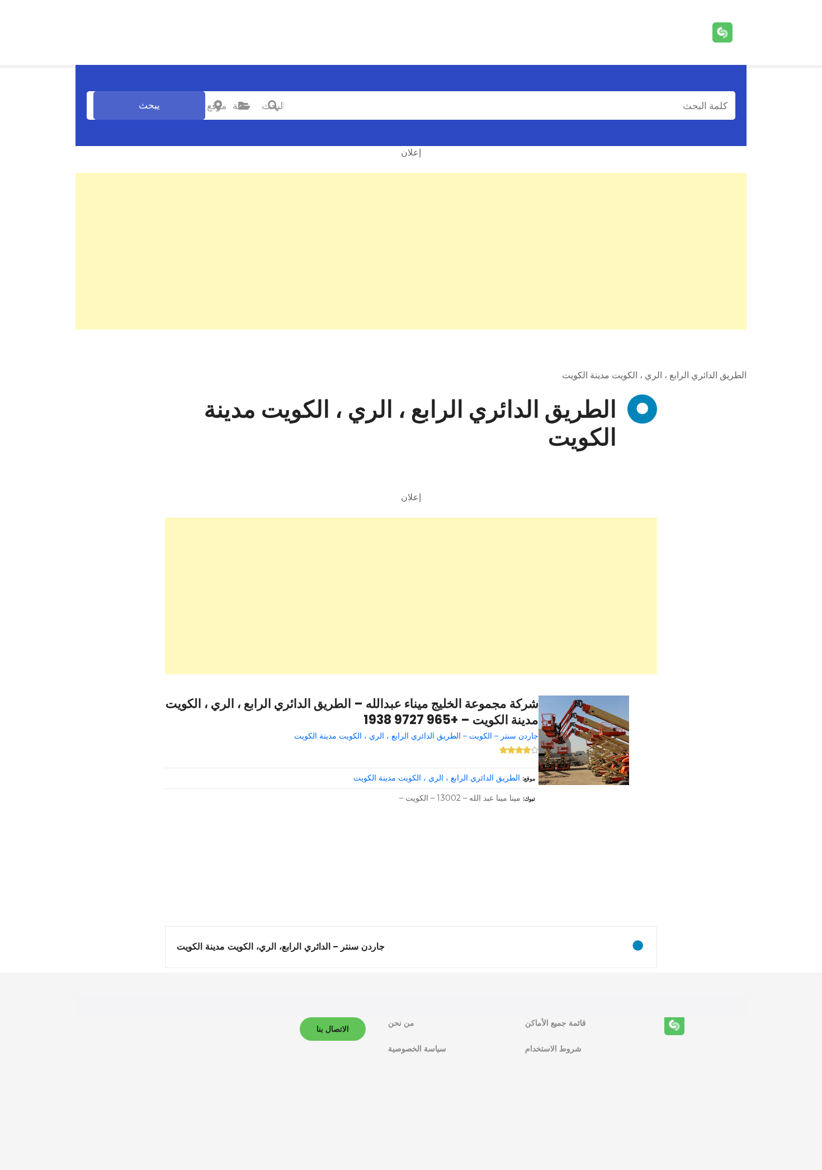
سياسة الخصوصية (417, 1049)
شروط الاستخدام (553, 1049)
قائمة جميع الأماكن (555, 1023)
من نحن (401, 1023)
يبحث (149, 105)
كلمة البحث (273, 105)
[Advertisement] (411, 251)
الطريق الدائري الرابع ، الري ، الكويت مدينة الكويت (436, 778)
